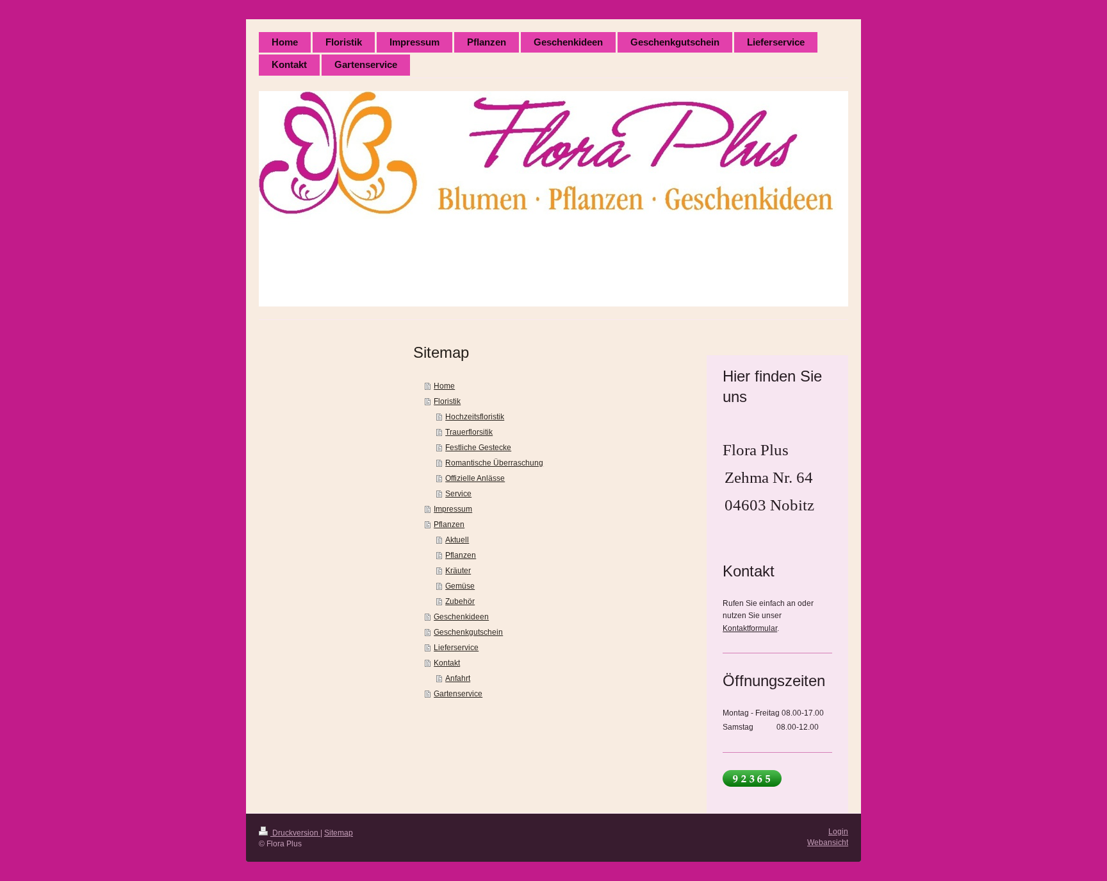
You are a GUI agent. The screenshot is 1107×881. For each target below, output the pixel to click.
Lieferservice (456, 647)
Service (458, 493)
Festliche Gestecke (478, 447)
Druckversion (295, 832)
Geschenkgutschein (468, 632)
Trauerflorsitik (469, 432)
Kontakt (447, 663)
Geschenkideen (461, 616)
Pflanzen (449, 524)
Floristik (447, 401)
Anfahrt (457, 678)
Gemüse (460, 586)
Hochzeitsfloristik (474, 416)
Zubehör (460, 601)
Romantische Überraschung (494, 462)
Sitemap (338, 832)
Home (444, 386)
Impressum (453, 509)
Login (838, 831)
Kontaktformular (750, 628)
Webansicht (827, 842)
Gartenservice (458, 693)
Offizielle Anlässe (475, 478)
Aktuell (457, 539)
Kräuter (458, 570)
